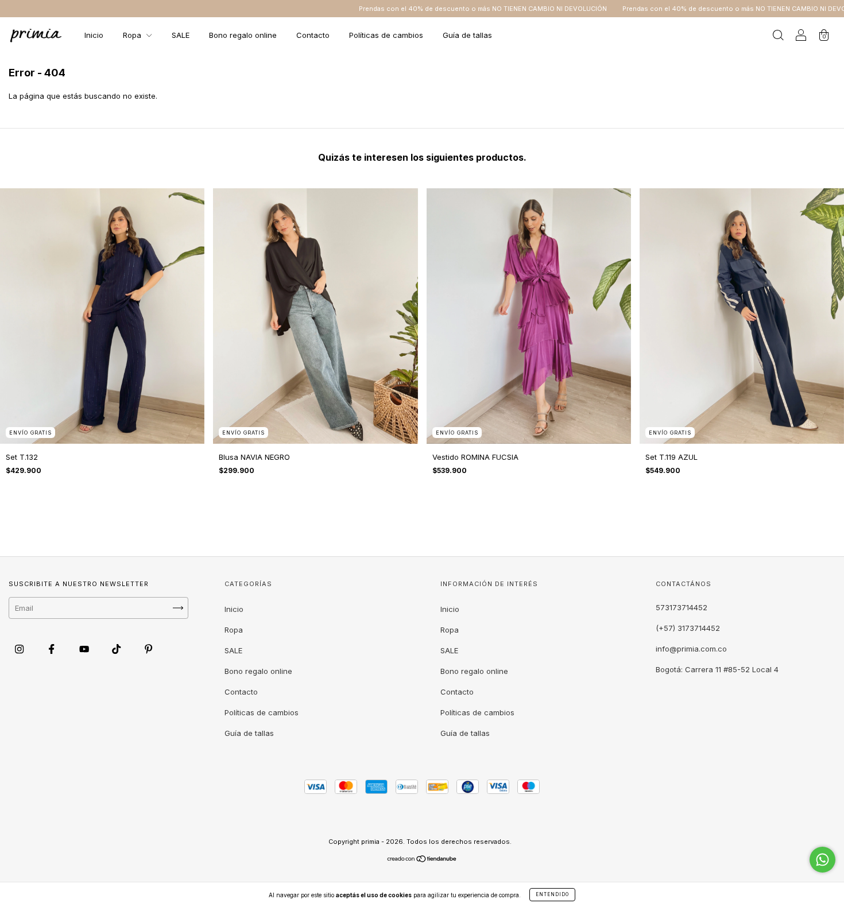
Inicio (93, 35)
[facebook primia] (52, 648)
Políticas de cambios (386, 35)
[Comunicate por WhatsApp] (822, 860)
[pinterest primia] (148, 648)
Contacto (313, 35)
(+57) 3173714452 (688, 628)
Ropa (133, 35)
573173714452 (681, 607)
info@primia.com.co (691, 648)
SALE (180, 35)
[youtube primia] (85, 648)
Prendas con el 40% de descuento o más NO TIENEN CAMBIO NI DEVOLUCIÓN (427, 9)
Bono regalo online (243, 35)
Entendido (552, 894)
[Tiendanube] (422, 860)
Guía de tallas (467, 35)
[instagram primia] (20, 648)
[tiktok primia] (117, 648)
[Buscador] (778, 36)
